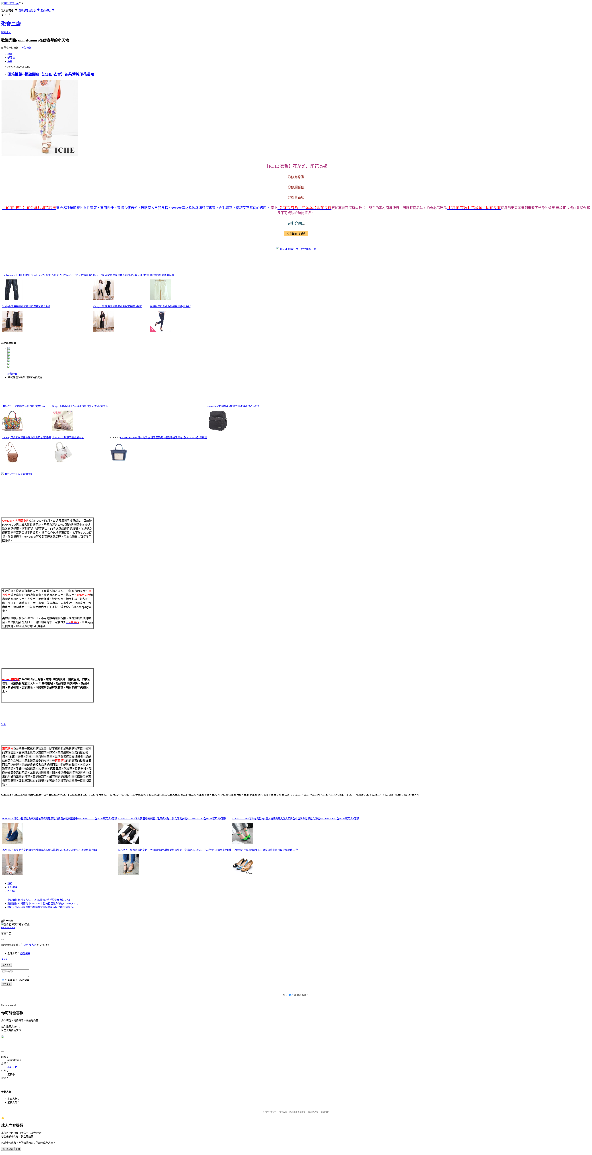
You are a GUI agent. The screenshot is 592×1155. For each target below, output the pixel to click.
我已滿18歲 (7, 1149)
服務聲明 (325, 1112)
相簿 (9, 54)
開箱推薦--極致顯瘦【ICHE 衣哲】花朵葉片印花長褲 (50, 74)
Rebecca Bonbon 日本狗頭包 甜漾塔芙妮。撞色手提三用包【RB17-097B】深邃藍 (163, 437)
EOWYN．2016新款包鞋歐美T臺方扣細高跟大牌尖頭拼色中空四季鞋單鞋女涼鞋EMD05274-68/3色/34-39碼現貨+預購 (295, 818)
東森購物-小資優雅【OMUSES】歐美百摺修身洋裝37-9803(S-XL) (42, 903)
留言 (34, 945)
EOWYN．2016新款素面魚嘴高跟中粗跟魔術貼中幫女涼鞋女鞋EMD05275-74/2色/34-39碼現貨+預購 (172, 818)
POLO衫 (11, 891)
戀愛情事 (25, 953)
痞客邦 (27, 945)
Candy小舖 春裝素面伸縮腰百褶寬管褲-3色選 (117, 306)
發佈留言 (6, 984)
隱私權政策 (313, 1112)
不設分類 (26, 47)
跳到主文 (6, 32)
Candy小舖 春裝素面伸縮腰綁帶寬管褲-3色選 (26, 306)
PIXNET (272, 1112)
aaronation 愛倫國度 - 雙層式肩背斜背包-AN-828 (233, 406)
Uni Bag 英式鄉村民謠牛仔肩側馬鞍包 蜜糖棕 (26, 437)
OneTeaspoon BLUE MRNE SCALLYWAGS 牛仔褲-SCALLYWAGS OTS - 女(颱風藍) (47, 275)
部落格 (11, 57)
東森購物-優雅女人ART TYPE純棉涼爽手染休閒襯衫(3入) (38, 900)
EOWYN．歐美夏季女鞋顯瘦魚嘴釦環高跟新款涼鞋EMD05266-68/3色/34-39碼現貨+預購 (49, 850)
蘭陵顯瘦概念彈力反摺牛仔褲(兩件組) (170, 306)
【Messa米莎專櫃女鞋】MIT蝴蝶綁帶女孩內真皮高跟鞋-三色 (265, 850)
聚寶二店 (11, 24)
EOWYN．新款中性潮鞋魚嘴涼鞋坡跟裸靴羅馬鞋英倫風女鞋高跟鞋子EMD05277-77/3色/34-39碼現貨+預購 (59, 818)
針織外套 (12, 373)
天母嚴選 (12, 887)
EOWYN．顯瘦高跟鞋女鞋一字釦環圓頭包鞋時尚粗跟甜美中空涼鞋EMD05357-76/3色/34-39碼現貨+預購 (174, 850)
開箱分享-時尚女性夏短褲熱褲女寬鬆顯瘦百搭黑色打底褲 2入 (40, 907)
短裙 (3, 724)
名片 (9, 61)
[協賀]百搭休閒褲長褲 (162, 275)
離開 (18, 1149)
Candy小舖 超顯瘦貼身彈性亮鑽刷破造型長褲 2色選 (121, 275)
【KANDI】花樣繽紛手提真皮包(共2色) (23, 406)
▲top (4, 959)
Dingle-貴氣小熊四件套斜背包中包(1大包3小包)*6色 (80, 406)
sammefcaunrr (8, 927)
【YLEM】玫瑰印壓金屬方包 (68, 437)
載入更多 (6, 965)
